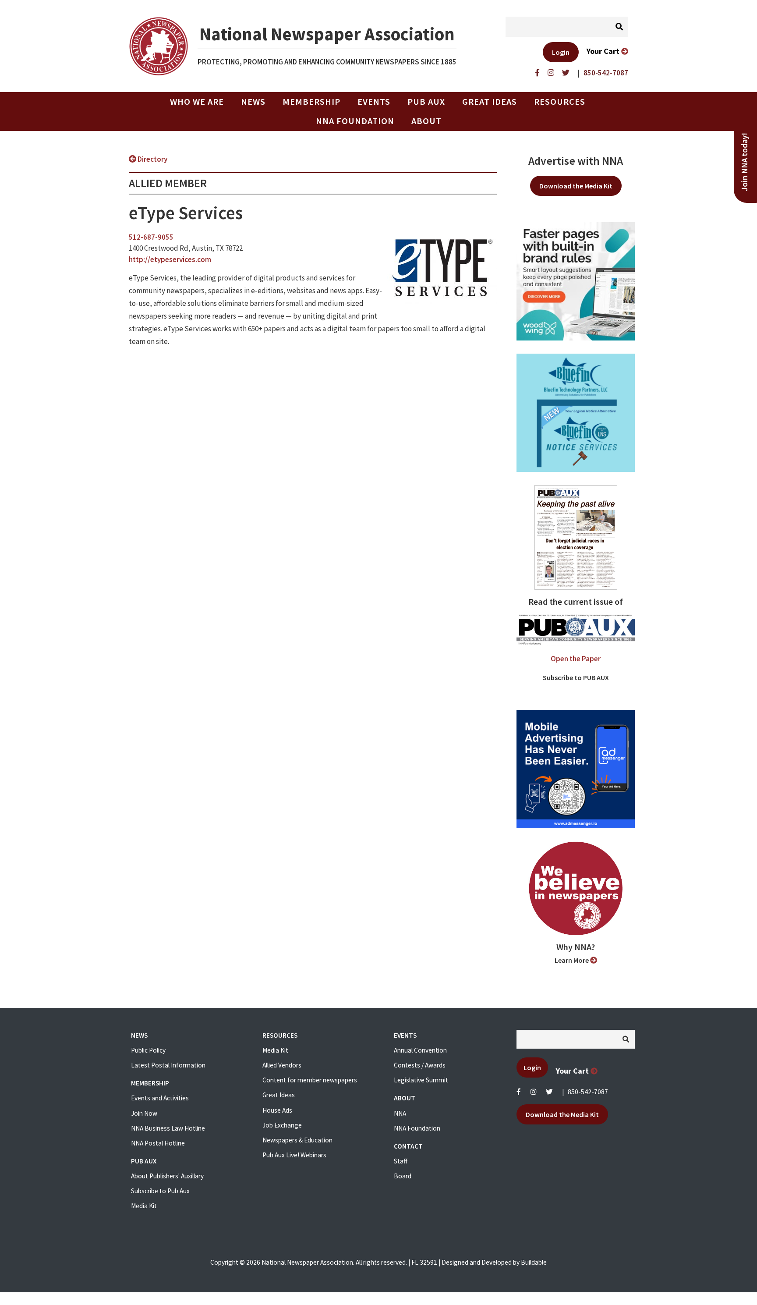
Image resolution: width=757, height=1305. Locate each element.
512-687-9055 (151, 237)
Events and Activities (160, 1098)
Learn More (572, 960)
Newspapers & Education (297, 1140)
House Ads (277, 1110)
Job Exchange (282, 1125)
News (253, 101)
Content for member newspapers (309, 1080)
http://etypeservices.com (170, 259)
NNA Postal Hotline (158, 1143)
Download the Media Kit (575, 185)
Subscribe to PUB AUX (576, 677)
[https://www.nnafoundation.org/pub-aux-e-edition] (575, 537)
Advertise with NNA (575, 161)
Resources (559, 101)
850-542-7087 (588, 1092)
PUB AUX (426, 101)
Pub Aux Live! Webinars (294, 1155)
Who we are (197, 101)
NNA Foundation (355, 121)
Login (561, 52)
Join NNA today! (744, 162)
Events (373, 101)
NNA (400, 1113)
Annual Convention (420, 1050)
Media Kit (144, 1206)
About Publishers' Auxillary (167, 1176)
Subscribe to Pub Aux (160, 1191)
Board (402, 1176)
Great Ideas (489, 101)
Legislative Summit (421, 1080)
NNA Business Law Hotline (168, 1128)
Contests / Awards (420, 1065)
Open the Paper (576, 658)
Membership (311, 101)
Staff (400, 1161)
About (426, 121)
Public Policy (148, 1050)
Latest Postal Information (168, 1065)
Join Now (144, 1113)
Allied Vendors (281, 1065)
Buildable (534, 1262)
